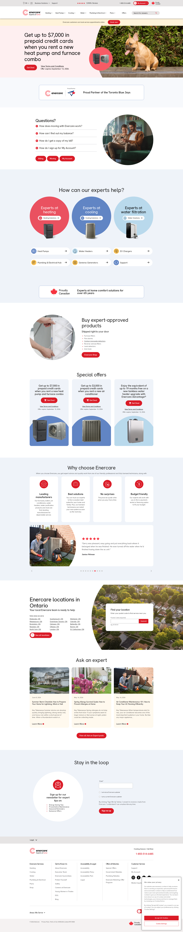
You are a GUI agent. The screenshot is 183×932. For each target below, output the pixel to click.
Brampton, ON (35, 624)
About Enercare (61, 868)
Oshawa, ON (55, 624)
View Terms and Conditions (52, 66)
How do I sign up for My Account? (57, 148)
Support (134, 868)
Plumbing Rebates (112, 876)
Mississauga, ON (36, 621)
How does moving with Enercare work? (60, 126)
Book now (114, 22)
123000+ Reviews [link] (92, 3)
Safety (57, 884)
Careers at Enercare (62, 887)
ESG (56, 895)
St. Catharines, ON (77, 629)
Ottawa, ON (54, 627)
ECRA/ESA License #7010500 (66, 922)
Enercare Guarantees (63, 876)
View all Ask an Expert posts (91, 735)
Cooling (32, 872)
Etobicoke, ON (35, 619)
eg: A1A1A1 (115, 625)
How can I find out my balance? (56, 133)
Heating (33, 868)
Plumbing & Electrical (38, 880)
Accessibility (84, 868)
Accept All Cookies (161, 918)
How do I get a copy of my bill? (56, 140)
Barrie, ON (74, 627)
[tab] (81, 571)
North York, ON (35, 629)
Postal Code (118, 618)
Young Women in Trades (64, 891)
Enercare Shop (90, 355)
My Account (67, 158)
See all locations (42, 635)
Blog (57, 899)
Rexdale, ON (34, 627)
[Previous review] (32, 571)
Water (32, 876)
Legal (82, 880)
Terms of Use (54, 922)
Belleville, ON (75, 624)
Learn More (37, 724)
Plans (32, 884)
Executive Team (61, 872)
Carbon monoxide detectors (94, 341)
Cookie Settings (161, 924)
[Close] (178, 880)
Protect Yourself (61, 880)
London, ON (54, 629)
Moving (53, 158)
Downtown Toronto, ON (58, 621)
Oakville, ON (75, 621)
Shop (31, 887)
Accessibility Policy (87, 872)
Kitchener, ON (75, 619)
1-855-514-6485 (125, 3)
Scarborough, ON (56, 619)
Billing (40, 158)
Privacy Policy (45, 922)
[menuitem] (49, 12)
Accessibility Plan (86, 876)
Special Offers (111, 868)
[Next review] (151, 571)
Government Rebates (114, 872)
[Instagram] (133, 878)
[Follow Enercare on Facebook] (139, 878)
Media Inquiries (137, 883)
